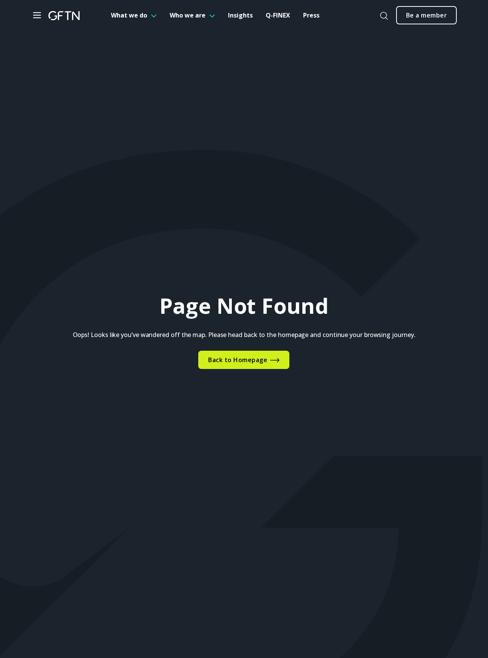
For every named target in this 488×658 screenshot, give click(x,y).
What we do (129, 15)
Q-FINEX (278, 15)
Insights (240, 15)
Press (311, 15)
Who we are (187, 15)
